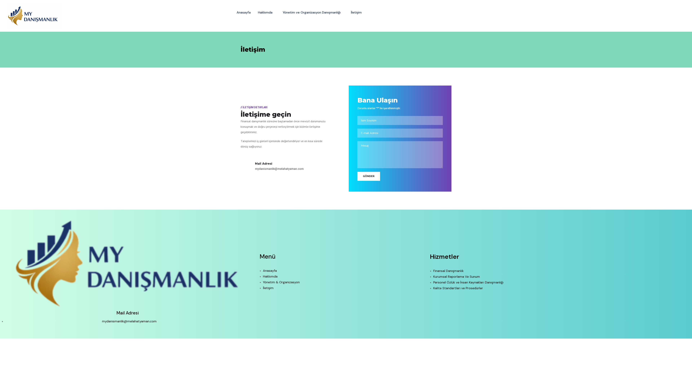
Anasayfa (244, 12)
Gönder (368, 176)
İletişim (356, 12)
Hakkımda (265, 12)
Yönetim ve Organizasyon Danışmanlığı (312, 12)
